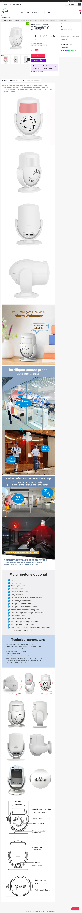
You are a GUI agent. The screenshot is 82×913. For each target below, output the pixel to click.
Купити (39, 56)
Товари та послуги (31, 12)
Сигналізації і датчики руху (21, 20)
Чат (77, 909)
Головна (22, 12)
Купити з (36, 60)
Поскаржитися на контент (38, 911)
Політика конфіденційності (50, 911)
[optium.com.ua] (9, 10)
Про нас (43, 12)
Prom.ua (48, 910)
